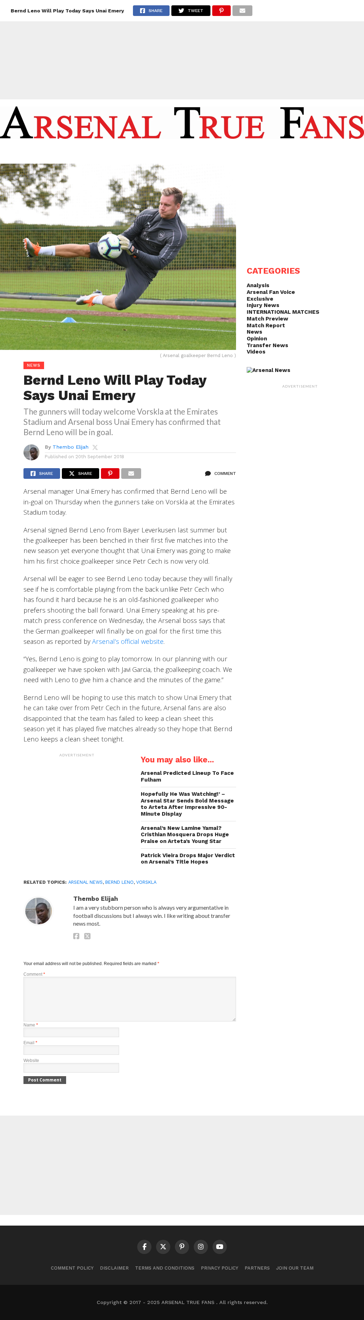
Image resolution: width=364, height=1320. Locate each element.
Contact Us (272, 153)
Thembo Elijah (71, 447)
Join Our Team (295, 1268)
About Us (167, 153)
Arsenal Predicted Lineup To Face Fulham (187, 776)
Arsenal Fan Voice (271, 292)
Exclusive (260, 299)
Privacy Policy (219, 1268)
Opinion (257, 338)
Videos (256, 352)
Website (31, 1060)
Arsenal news (85, 882)
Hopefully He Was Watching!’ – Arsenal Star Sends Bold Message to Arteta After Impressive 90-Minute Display (187, 804)
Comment (34, 974)
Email (30, 1042)
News (254, 332)
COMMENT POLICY (72, 1268)
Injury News (263, 305)
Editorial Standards (218, 153)
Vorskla (146, 882)
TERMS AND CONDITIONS (164, 1268)
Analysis (258, 285)
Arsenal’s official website (128, 641)
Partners (257, 1268)
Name (30, 1025)
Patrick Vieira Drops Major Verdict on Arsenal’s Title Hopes (188, 858)
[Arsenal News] (268, 370)
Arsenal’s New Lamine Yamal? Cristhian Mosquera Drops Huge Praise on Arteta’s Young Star (185, 834)
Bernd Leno (119, 882)
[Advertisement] (182, 49)
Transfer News (267, 345)
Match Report (266, 325)
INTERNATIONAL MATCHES (283, 312)
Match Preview (267, 319)
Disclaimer (114, 1268)
